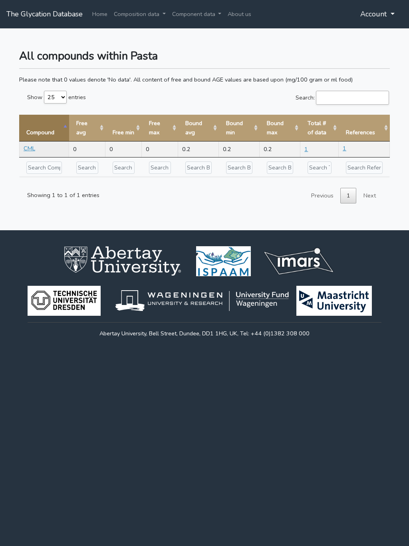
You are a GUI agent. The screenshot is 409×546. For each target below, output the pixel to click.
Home (99, 14)
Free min (123, 132)
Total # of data (317, 127)
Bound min (234, 127)
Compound (40, 132)
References (360, 132)
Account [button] (374, 14)
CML (29, 148)
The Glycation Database (44, 14)
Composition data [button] (137, 14)
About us (239, 14)
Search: (305, 98)
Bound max (275, 127)
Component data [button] (194, 14)
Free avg (81, 127)
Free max (154, 127)
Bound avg (193, 127)
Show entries (56, 97)
